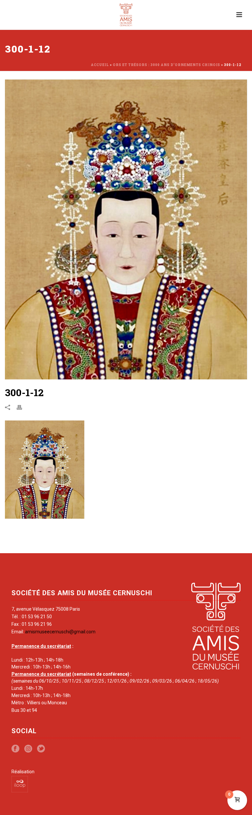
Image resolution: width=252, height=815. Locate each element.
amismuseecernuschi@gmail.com (60, 631)
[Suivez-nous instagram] (28, 749)
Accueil (100, 65)
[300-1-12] (126, 229)
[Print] (23, 407)
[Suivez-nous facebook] (15, 749)
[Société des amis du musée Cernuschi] (126, 15)
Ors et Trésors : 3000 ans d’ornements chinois (166, 65)
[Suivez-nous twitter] (41, 749)
